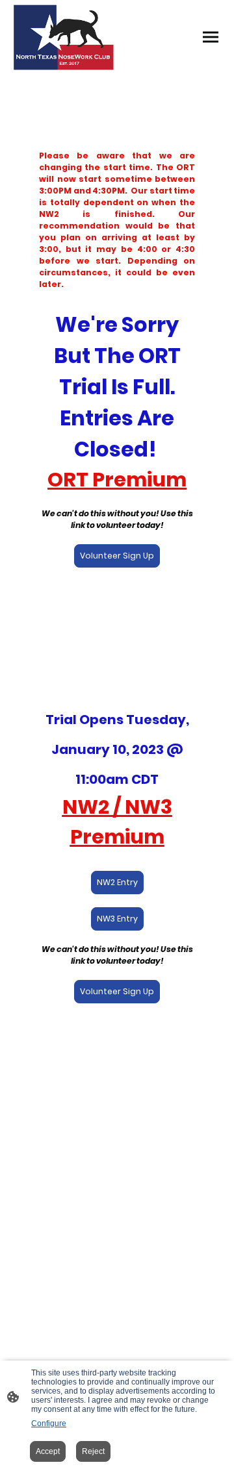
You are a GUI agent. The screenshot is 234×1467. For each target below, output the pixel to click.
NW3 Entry (117, 918)
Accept (48, 1451)
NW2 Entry (117, 882)
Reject (93, 1451)
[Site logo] (63, 37)
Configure (48, 1423)
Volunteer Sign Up (117, 555)
